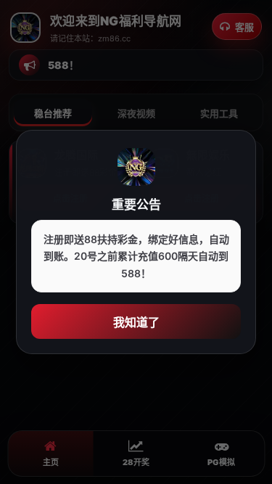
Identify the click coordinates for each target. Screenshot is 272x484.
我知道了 (136, 322)
